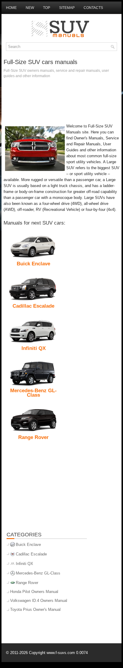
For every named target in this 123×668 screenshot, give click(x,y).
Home (11, 8)
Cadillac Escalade (31, 554)
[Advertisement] (61, 99)
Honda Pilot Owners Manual (34, 591)
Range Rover (27, 582)
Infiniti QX (24, 563)
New (30, 8)
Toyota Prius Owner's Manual (35, 609)
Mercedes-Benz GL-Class (38, 573)
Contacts (93, 8)
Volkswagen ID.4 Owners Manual (38, 600)
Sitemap (67, 8)
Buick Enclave (28, 544)
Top (46, 8)
